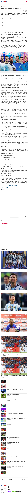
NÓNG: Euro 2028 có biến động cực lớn (12, 408)
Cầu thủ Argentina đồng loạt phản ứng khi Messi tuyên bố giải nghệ (10, 269)
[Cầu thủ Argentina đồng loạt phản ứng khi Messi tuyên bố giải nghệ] (14, 260)
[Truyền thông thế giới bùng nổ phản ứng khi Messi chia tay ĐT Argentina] (14, 281)
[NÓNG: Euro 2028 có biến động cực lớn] (3, 410)
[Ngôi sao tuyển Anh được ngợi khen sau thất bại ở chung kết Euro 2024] (3, 434)
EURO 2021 (21, 36)
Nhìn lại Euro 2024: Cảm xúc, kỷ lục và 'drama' (13, 399)
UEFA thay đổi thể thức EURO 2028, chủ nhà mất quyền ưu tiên (15, 389)
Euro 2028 (5, 6)
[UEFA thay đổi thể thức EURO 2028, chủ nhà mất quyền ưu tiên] (3, 391)
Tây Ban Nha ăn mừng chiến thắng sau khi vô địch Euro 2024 (15, 413)
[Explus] (14, 191)
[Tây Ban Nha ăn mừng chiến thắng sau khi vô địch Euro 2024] (3, 415)
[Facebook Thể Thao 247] (21, 479)
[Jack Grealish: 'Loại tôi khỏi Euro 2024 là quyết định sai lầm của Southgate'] (3, 405)
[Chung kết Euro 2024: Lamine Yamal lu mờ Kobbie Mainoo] (3, 458)
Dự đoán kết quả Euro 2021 (18, 220)
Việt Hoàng (9, 414)
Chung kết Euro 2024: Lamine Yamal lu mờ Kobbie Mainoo (14, 456)
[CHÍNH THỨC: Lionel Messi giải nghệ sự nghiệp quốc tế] (14, 302)
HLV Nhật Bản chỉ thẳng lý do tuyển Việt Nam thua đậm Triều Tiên (10, 333)
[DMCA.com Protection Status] (16, 491)
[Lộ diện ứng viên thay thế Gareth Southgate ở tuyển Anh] (3, 424)
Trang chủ (2, 6)
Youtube (10, 486)
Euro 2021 (13, 220)
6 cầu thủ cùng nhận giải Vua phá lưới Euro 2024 (13, 442)
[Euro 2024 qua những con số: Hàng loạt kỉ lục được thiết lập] (3, 429)
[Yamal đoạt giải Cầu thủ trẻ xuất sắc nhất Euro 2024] (3, 439)
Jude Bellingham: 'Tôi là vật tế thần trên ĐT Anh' (13, 394)
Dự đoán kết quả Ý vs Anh (8, 220)
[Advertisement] (14, 3)
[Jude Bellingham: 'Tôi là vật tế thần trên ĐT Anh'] (3, 396)
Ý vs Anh (3, 220)
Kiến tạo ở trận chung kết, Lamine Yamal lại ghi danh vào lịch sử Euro (16, 461)
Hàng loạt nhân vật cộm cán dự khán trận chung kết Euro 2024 (15, 466)
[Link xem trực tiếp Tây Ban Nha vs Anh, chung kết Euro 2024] (3, 472)
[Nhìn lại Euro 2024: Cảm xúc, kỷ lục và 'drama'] (3, 401)
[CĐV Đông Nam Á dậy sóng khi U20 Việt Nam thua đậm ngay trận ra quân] (14, 344)
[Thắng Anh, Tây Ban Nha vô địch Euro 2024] (3, 448)
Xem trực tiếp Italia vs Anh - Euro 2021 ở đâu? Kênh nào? (10, 185)
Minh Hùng (9, 395)
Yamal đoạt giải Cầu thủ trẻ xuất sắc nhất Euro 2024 (13, 437)
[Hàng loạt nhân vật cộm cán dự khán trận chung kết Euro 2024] (3, 468)
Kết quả (3, 479)
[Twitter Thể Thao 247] (22, 479)
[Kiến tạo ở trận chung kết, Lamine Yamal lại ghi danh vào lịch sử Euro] (3, 463)
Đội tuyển (10, 479)
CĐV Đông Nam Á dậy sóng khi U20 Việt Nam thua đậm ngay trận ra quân (11, 354)
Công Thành (9, 419)
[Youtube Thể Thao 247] (24, 479)
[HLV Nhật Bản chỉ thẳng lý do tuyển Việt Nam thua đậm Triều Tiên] (14, 323)
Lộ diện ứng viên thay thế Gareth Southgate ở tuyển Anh (14, 423)
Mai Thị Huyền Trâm (4, 355)
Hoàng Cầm (3, 313)
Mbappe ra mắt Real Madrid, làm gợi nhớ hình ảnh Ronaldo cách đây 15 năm (17, 418)
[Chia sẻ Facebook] (23, 11)
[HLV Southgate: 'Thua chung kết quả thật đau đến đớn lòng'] (3, 453)
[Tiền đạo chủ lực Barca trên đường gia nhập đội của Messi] (3, 386)
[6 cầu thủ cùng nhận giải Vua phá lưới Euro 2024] (3, 444)
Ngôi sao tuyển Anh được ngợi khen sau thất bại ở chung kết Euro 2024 (16, 432)
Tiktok (9, 489)
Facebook (10, 487)
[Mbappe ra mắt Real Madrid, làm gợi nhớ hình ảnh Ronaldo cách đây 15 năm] (3, 420)
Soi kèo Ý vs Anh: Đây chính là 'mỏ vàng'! (8, 187)
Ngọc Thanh (9, 405)
